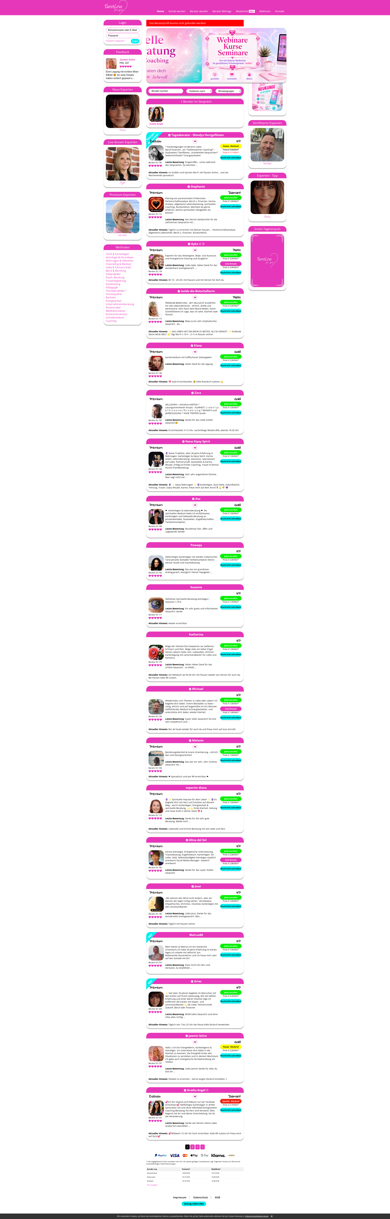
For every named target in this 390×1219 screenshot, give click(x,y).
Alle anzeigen (152, 1185)
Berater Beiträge (222, 11)
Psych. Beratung (115, 277)
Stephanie (198, 186)
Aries (123, 130)
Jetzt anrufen (231, 197)
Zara (198, 393)
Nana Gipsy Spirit (197, 441)
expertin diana (196, 788)
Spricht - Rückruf (230, 1101)
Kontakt (279, 11)
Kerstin (123, 235)
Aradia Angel (156, 123)
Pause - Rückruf (231, 146)
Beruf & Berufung (116, 270)
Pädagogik (112, 287)
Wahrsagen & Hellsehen (119, 260)
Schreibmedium (115, 317)
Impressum (179, 1197)
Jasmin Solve (127, 59)
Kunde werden (177, 11)
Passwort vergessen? (115, 40)
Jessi (198, 886)
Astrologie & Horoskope (119, 257)
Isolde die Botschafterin (198, 291)
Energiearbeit (113, 300)
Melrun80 (196, 935)
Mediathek (242, 11)
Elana (198, 345)
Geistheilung (113, 284)
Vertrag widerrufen (194, 1203)
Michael (197, 689)
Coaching (111, 321)
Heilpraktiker (113, 274)
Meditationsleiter (116, 311)
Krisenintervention (116, 314)
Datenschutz (200, 1197)
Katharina (196, 634)
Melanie (198, 740)
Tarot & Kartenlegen (117, 254)
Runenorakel (113, 307)
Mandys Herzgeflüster (208, 135)
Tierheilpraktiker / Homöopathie (116, 292)
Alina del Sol (198, 840)
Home (160, 11)
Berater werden (199, 11)
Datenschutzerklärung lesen (256, 1216)
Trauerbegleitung (116, 280)
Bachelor (111, 297)
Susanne (196, 587)
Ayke (123, 183)
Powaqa (196, 545)
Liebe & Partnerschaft (118, 267)
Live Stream (231, 263)
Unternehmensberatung (120, 304)
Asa (197, 499)
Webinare (265, 11)
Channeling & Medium (118, 264)
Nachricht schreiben (231, 157)
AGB (217, 1197)
